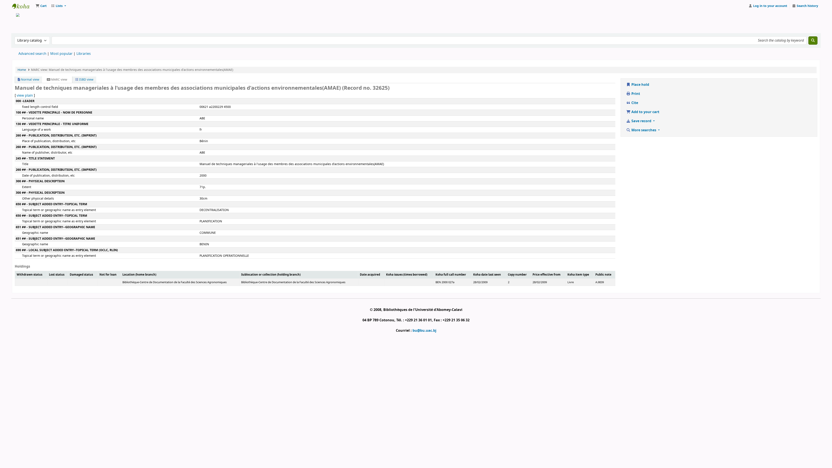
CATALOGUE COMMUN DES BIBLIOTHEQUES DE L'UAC (23, 6)
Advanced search (32, 53)
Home (22, 70)
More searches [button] (643, 130)
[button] (41, 6)
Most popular (61, 53)
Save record (641, 121)
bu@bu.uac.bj (424, 330)
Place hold (639, 84)
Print (635, 93)
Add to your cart (644, 112)
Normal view (29, 79)
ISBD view (85, 79)
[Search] (812, 40)
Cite (634, 103)
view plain (25, 95)
